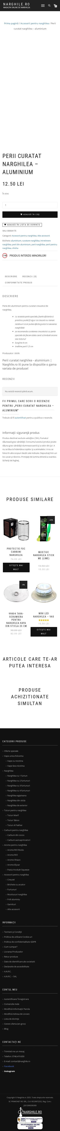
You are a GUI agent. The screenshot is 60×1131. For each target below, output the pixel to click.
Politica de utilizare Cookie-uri (18, 936)
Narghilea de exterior (17, 805)
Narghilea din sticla (16, 800)
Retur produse (11, 956)
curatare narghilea (31, 240)
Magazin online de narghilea (16, 7)
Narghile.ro (16, 4)
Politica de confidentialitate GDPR (20, 941)
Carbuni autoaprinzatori (18, 840)
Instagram (9, 1071)
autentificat (20, 417)
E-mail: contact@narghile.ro (17, 1061)
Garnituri (11, 904)
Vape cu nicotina (15, 760)
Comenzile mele (11, 1004)
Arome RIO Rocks (15, 849)
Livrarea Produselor (13, 951)
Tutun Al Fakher (14, 825)
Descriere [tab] (11, 276)
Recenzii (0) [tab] (30, 276)
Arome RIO (12, 854)
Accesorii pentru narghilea (34, 23)
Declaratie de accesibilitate (16, 966)
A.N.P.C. (7, 971)
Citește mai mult (16, 567)
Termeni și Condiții (13, 931)
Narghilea (8, 770)
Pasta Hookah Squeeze (18, 869)
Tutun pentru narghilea (15, 810)
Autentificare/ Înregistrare (16, 999)
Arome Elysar (13, 864)
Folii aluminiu (13, 899)
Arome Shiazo (13, 859)
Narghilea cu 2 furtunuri (18, 780)
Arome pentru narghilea (15, 845)
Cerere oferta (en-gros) (15, 1023)
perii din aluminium (21, 244)
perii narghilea (38, 244)
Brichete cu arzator (16, 884)
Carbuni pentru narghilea (16, 830)
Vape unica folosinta (13, 755)
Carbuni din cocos (15, 835)
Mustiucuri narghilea (17, 894)
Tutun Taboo (13, 820)
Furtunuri (11, 889)
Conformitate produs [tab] (18, 282)
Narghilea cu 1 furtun (17, 775)
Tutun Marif (13, 815)
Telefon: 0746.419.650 (14, 1056)
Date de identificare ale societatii (19, 961)
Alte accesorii (43, 235)
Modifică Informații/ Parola (17, 1009)
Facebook (9, 1066)
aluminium (16, 240)
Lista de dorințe (11, 1018)
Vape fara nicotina (15, 765)
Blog (6, 1028)
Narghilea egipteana (16, 795)
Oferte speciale (11, 751)
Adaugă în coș (31, 214)
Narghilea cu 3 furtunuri (18, 785)
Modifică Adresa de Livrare (16, 1013)
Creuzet (11, 879)
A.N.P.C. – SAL (10, 976)
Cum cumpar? (10, 946)
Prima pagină (11, 23)
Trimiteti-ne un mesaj (14, 1051)
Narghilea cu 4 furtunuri (18, 790)
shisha (15, 248)
